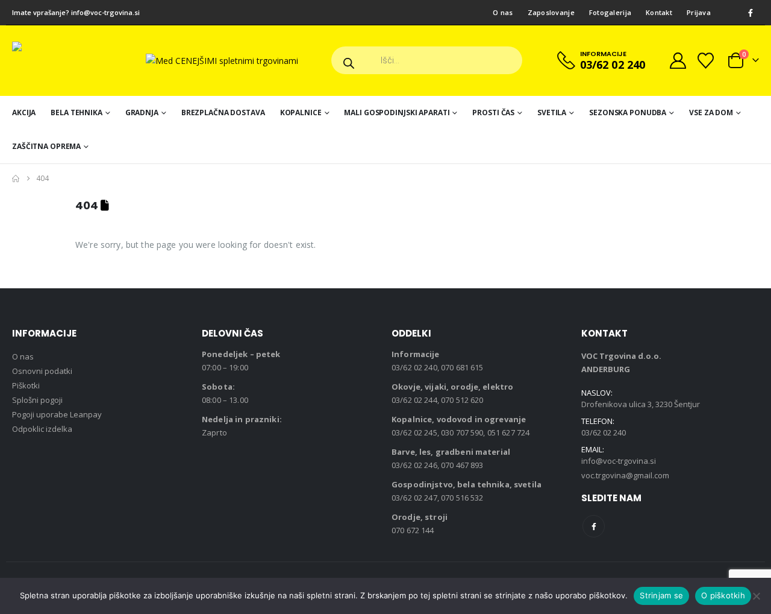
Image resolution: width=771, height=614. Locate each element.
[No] (756, 596)
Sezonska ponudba (627, 112)
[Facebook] (750, 13)
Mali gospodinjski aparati (396, 112)
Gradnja (141, 112)
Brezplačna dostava (223, 112)
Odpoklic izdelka (42, 428)
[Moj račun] (677, 60)
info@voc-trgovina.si (105, 12)
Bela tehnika (76, 112)
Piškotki (26, 385)
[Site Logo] (72, 61)
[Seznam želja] (706, 60)
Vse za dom (711, 112)
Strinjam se (661, 595)
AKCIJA (24, 112)
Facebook (593, 526)
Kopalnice (301, 112)
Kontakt (659, 12)
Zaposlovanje (551, 12)
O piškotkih (723, 595)
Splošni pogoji (37, 399)
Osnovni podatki (42, 371)
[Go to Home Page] (15, 178)
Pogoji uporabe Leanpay (57, 414)
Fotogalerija (610, 12)
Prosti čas (493, 112)
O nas (503, 12)
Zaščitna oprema (46, 146)
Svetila (551, 112)
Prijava (699, 12)
